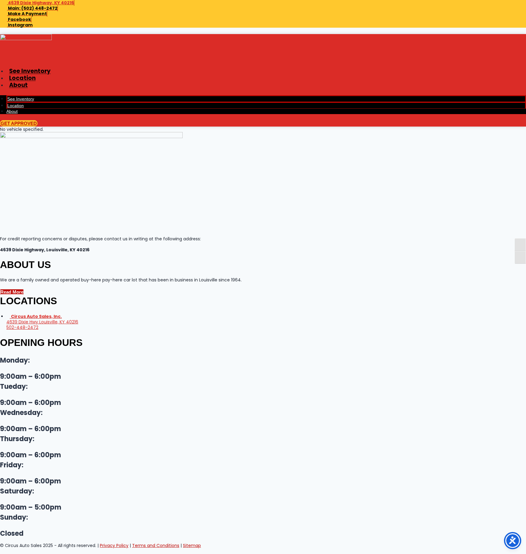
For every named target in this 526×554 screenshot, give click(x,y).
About (18, 85)
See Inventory (30, 71)
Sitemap (192, 545)
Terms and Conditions (155, 545)
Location (22, 78)
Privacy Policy (114, 545)
